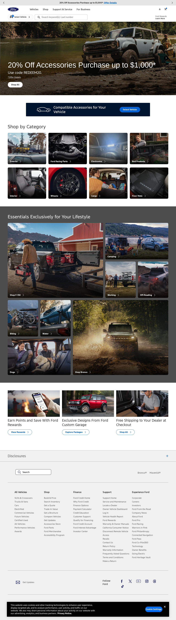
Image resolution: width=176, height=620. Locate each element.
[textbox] (33, 472)
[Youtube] (138, 581)
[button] (57, 493)
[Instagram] (146, 581)
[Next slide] (172, 3)
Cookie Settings (154, 609)
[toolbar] (88, 3)
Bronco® (142, 472)
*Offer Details (14, 77)
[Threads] (154, 581)
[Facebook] (122, 581)
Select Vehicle (130, 109)
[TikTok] (122, 586)
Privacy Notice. (64, 613)
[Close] (165, 609)
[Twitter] (130, 581)
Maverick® (155, 472)
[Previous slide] (4, 3)
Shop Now (16, 84)
